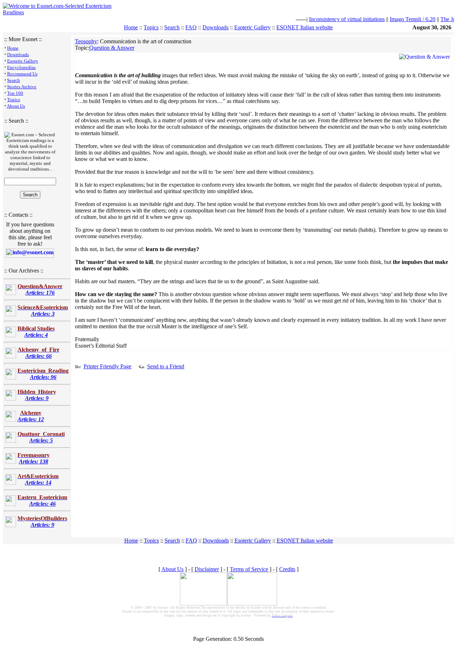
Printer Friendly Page (107, 366)
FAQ (191, 27)
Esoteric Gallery (252, 27)
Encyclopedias (21, 67)
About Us (16, 106)
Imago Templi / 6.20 (405, 19)
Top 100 (15, 93)
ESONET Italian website (304, 27)
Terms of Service (249, 569)
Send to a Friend (165, 366)
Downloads (215, 27)
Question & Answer (111, 48)
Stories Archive (21, 86)
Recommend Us (22, 74)
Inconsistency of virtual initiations (339, 19)
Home (131, 27)
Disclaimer (207, 569)
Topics (151, 27)
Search (172, 27)
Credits (287, 569)
